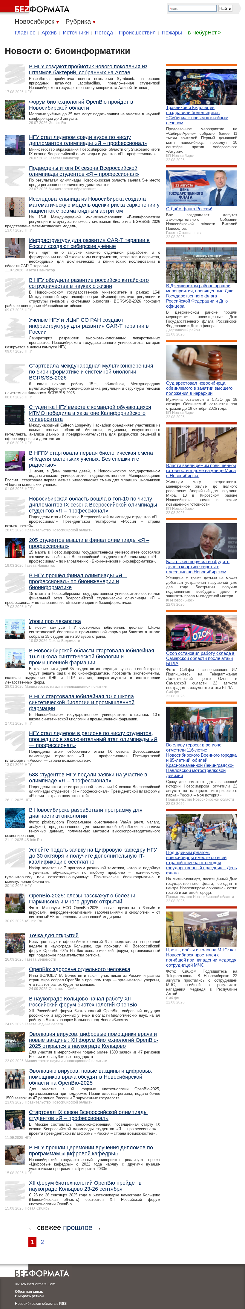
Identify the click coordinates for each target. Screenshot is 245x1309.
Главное (25, 33)
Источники (76, 33)
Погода (104, 33)
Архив (49, 33)
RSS (63, 1304)
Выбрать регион (29, 1296)
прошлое (77, 1227)
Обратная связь (29, 1292)
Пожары (172, 33)
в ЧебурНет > (204, 33)
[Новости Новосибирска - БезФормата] (36, 7)
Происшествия (137, 33)
